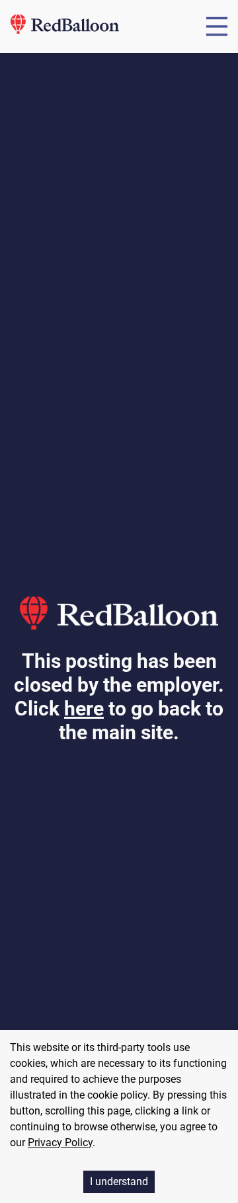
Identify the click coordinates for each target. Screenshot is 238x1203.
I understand (119, 1181)
